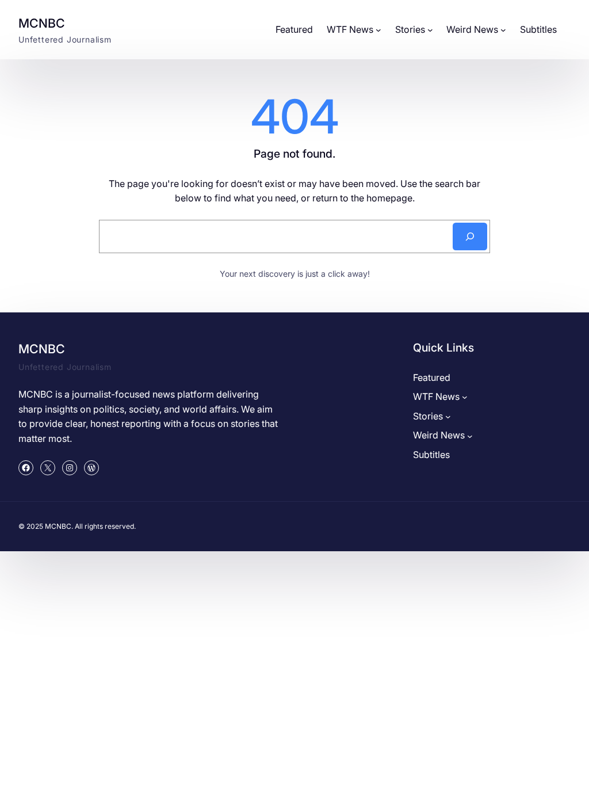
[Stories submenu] (430, 30)
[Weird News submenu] (503, 30)
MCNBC (41, 23)
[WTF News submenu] (378, 30)
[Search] (470, 236)
